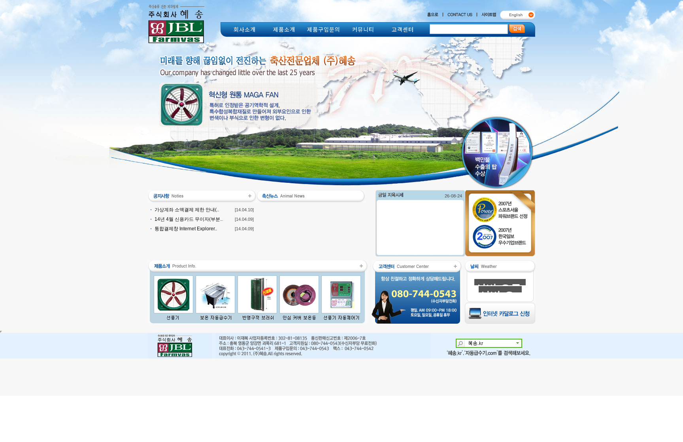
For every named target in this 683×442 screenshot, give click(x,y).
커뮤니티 (363, 29)
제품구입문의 (323, 29)
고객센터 (403, 29)
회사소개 (245, 29)
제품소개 (284, 29)
